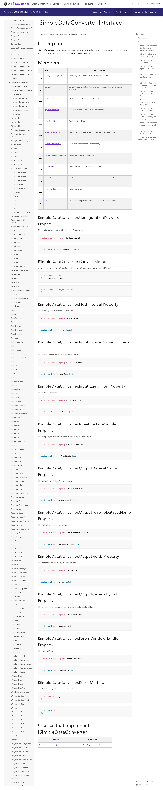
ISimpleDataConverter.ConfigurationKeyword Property (148, 48)
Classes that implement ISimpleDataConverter (147, 138)
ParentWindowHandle (53, 189)
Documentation (40, 4)
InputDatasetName (52, 109)
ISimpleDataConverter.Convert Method (148, 55)
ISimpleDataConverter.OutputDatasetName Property (148, 94)
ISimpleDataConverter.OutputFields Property (148, 109)
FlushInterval (49, 98)
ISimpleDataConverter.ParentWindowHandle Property (148, 125)
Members (141, 42)
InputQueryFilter (51, 121)
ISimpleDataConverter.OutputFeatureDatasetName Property (148, 102)
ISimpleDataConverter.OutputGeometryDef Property (148, 117)
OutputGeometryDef (53, 177)
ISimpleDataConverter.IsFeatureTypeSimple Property (148, 85)
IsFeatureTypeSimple (52, 132)
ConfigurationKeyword (53, 75)
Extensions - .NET (40, 12)
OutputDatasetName (53, 143)
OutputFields (50, 166)
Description (142, 38)
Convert (48, 87)
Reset (47, 200)
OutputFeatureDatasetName (55, 155)
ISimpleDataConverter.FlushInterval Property (148, 61)
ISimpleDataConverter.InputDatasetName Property (148, 68)
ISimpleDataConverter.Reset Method (148, 132)
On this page (141, 34)
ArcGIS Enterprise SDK (16, 12)
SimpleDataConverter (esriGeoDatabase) (55, 744)
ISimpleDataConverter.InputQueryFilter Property (148, 77)
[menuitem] (96, 12)
